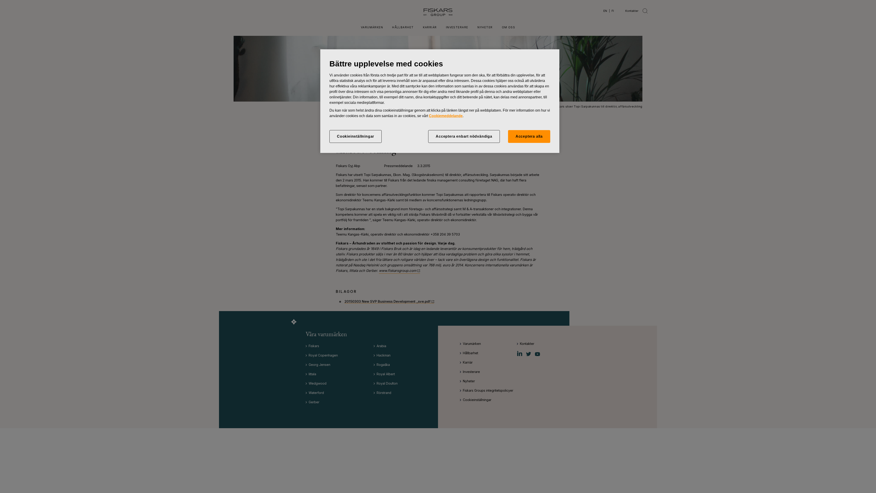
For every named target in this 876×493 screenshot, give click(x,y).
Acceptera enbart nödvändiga (464, 136)
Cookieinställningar (355, 136)
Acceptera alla (529, 136)
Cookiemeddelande (446, 116)
